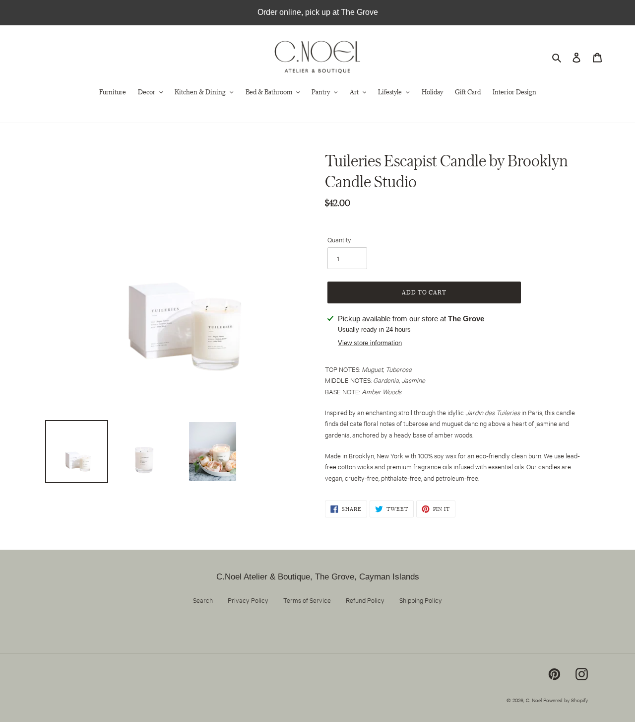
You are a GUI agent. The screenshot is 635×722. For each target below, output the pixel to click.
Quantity (339, 239)
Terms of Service (307, 599)
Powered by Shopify (565, 700)
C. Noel (534, 700)
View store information (370, 343)
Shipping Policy (420, 599)
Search (203, 599)
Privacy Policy (248, 599)
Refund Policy (365, 599)
